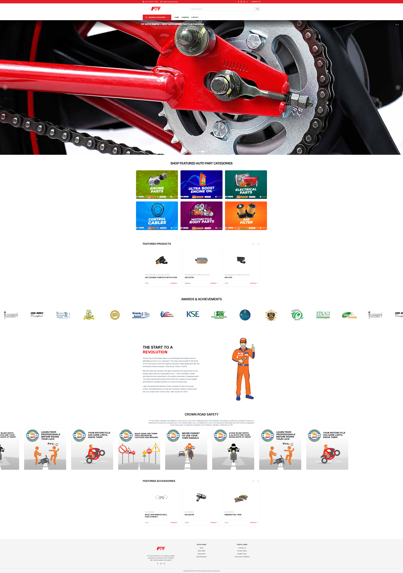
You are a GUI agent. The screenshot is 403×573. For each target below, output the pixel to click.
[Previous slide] (5, 87)
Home (177, 17)
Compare (185, 17)
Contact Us (256, 2)
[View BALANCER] (201, 497)
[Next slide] (397, 87)
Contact (195, 17)
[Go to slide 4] (205, 151)
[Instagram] (241, 2)
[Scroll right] (258, 244)
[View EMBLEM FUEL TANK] (241, 497)
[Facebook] (238, 2)
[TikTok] (247, 2)
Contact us (242, 548)
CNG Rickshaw (201, 557)
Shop (201, 548)
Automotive (201, 554)
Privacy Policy (242, 551)
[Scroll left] (253, 244)
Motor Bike (201, 551)
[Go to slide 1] (198, 151)
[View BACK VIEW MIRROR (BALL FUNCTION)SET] (161, 497)
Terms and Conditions (242, 557)
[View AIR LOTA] (241, 260)
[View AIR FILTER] (201, 260)
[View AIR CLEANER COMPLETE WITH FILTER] (161, 260)
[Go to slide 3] (203, 151)
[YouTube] (244, 2)
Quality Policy (242, 554)
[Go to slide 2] (201, 151)
